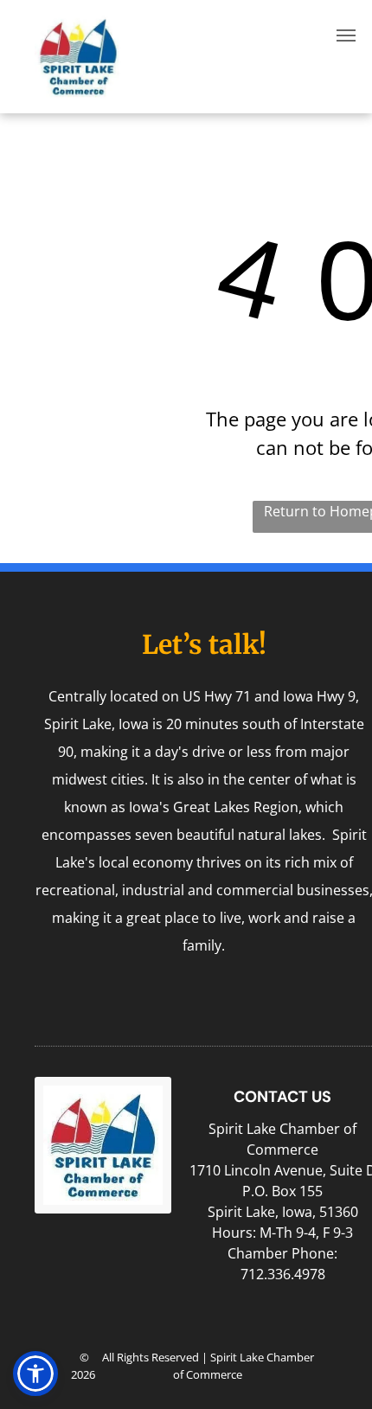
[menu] (346, 35)
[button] (35, 1373)
